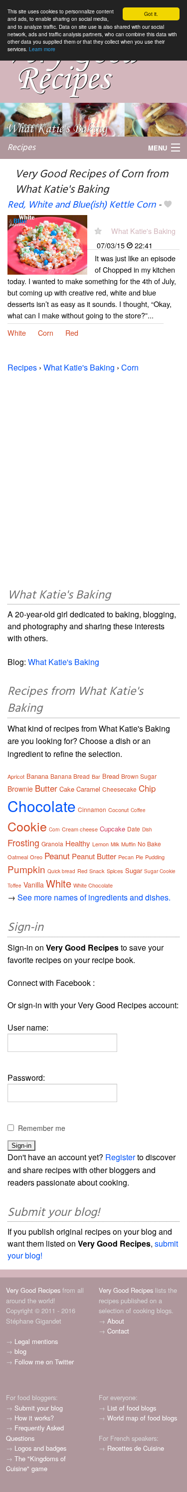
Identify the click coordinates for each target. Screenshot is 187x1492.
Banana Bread (70, 776)
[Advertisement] (93, 478)
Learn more (42, 49)
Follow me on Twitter (44, 1361)
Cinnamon (92, 809)
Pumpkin (26, 869)
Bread (110, 776)
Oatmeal (17, 857)
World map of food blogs (142, 1417)
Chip (147, 788)
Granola (52, 843)
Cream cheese (80, 829)
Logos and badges (40, 1448)
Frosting (23, 842)
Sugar (133, 870)
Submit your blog (38, 1408)
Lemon (100, 844)
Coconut (118, 810)
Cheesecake (119, 789)
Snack (97, 871)
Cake (66, 789)
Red (71, 332)
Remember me (41, 1128)
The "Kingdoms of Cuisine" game (36, 1463)
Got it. (151, 13)
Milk (115, 844)
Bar (96, 776)
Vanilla (33, 885)
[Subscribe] (98, 230)
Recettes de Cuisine (135, 1448)
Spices (115, 871)
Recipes (21, 147)
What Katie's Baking (143, 230)
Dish (147, 829)
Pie (139, 857)
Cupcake (112, 828)
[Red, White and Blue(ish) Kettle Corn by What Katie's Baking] (47, 243)
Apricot (15, 776)
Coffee (138, 810)
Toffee (14, 885)
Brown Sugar (139, 776)
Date (133, 828)
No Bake (149, 843)
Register (120, 1157)
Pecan (126, 857)
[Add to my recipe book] (168, 205)
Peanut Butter (94, 856)
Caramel (88, 789)
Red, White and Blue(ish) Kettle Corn (81, 205)
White (16, 332)
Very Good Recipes (33, 1290)
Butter (46, 788)
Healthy (77, 843)
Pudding (155, 857)
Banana (37, 776)
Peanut (57, 855)
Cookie (27, 826)
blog (20, 1351)
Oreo (36, 857)
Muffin (128, 844)
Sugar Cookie (160, 871)
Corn (45, 332)
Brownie (20, 789)
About (115, 1321)
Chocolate (41, 806)
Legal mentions (36, 1341)
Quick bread (61, 871)
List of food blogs (131, 1408)
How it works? (34, 1417)
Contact (118, 1331)
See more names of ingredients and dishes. (94, 897)
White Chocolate (93, 885)
